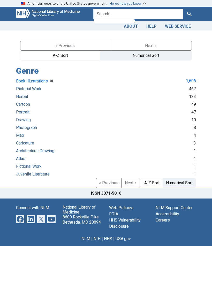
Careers (163, 220)
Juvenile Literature (33, 174)
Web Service (178, 26)
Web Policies (121, 207)
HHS (108, 238)
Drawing (23, 119)
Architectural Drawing (35, 150)
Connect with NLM (32, 207)
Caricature (25, 143)
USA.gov (123, 238)
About (131, 26)
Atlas (20, 158)
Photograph (26, 127)
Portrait (22, 112)
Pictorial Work (28, 88)
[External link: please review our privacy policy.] (20, 218)
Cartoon (23, 104)
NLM (85, 238)
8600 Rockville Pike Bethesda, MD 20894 (82, 219)
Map (20, 135)
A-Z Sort (60, 55)
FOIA (113, 213)
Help (151, 26)
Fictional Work (29, 166)
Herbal (22, 96)
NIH (97, 238)
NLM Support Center (174, 207)
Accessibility (167, 213)
